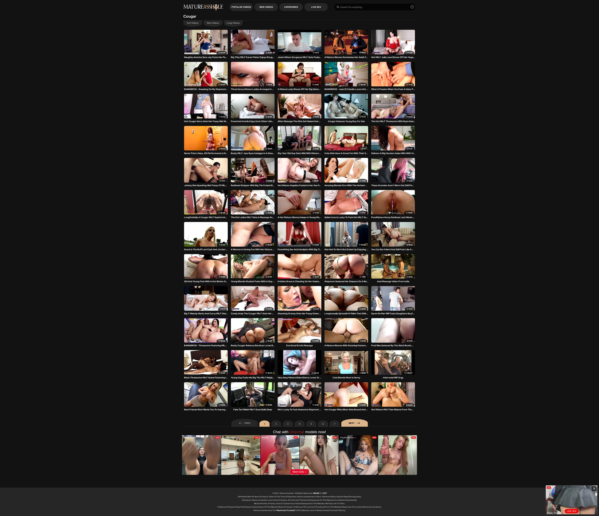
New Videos (266, 7)
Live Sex (316, 7)
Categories (291, 7)
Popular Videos (241, 7)
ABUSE (316, 493)
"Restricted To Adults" (286, 510)
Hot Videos (192, 23)
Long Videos (233, 23)
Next (352, 423)
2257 (324, 493)
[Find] (412, 7)
